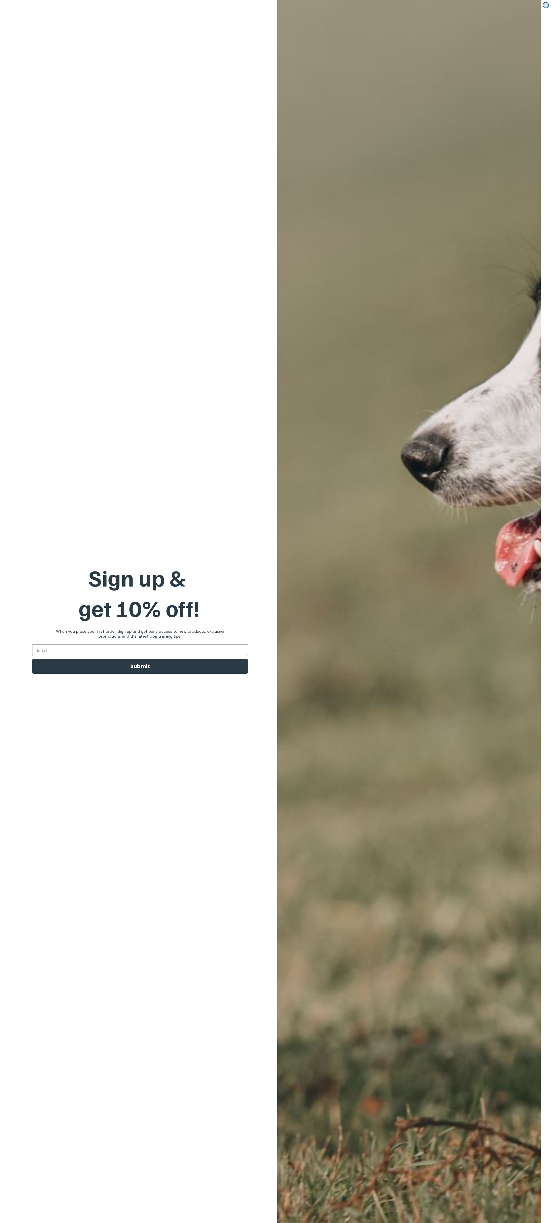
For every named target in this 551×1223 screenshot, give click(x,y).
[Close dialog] (546, 5)
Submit (140, 666)
